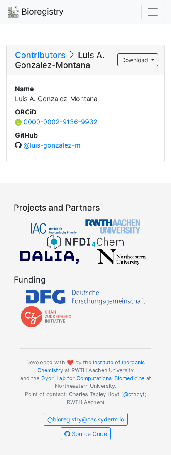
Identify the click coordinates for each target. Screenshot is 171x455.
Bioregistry (41, 12)
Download (135, 59)
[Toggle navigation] (152, 12)
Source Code (88, 433)
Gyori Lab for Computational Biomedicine (92, 378)
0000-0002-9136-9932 (61, 122)
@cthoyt (134, 394)
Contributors (40, 55)
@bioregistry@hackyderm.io (85, 419)
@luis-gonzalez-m (52, 145)
